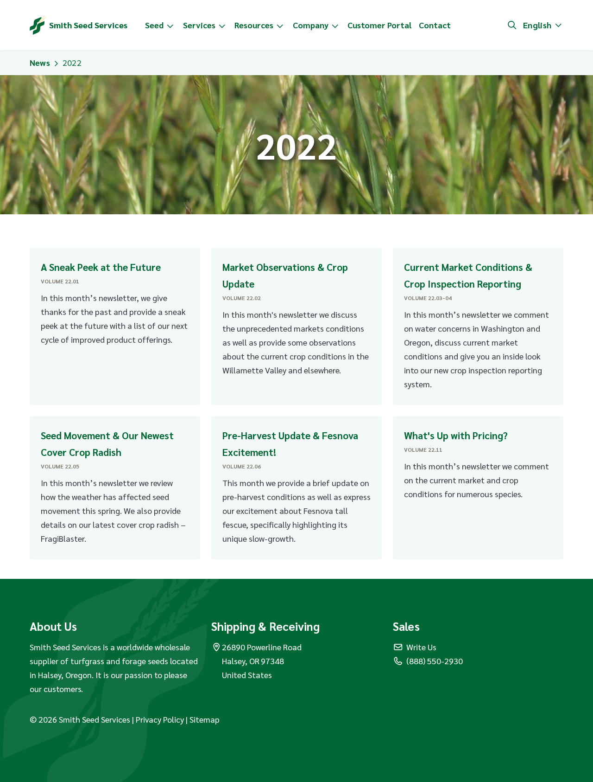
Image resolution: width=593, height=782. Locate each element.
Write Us (421, 646)
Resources (253, 24)
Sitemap (204, 719)
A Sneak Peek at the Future (101, 267)
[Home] (38, 25)
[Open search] (512, 25)
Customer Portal (379, 24)
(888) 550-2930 (434, 660)
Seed (154, 24)
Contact (435, 24)
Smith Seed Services (88, 24)
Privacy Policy (161, 719)
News (40, 62)
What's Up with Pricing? (456, 435)
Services (199, 24)
